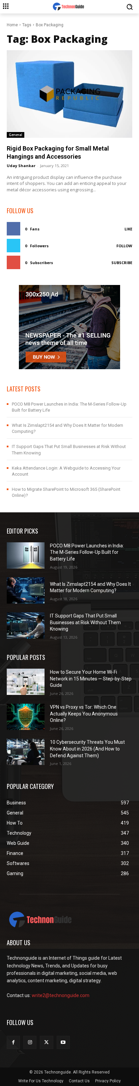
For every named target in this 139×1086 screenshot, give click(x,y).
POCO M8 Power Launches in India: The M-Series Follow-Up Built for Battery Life (87, 552)
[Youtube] (63, 1042)
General (15, 134)
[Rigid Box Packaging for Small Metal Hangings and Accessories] (69, 94)
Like (128, 228)
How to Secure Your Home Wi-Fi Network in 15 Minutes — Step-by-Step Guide (91, 678)
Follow (124, 245)
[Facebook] (13, 1042)
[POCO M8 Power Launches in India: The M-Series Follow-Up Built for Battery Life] (26, 555)
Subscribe (121, 262)
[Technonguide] (69, 6)
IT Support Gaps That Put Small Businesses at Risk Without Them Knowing (85, 622)
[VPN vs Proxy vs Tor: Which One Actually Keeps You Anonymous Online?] (26, 717)
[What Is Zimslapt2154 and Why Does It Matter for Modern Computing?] (26, 590)
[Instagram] (29, 1042)
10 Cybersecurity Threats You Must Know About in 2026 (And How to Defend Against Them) (87, 748)
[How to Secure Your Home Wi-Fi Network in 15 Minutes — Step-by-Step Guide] (26, 682)
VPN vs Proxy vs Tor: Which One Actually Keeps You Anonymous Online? (84, 713)
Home (12, 25)
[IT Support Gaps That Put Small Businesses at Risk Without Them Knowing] (26, 625)
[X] (46, 1042)
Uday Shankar (21, 165)
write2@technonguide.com (60, 995)
